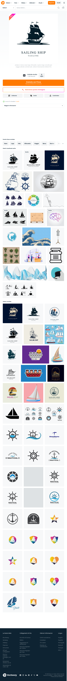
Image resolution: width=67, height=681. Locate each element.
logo (12, 143)
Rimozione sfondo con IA (7, 662)
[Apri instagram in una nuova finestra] (23, 675)
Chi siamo (43, 642)
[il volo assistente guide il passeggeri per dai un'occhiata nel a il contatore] (33, 255)
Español (59, 640)
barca (44, 143)
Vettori (8, 3)
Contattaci (43, 640)
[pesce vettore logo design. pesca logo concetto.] (12, 236)
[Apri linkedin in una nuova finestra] (26, 675)
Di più (40, 3)
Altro (58, 650)
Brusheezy (6, 637)
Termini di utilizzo (46, 675)
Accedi (58, 2)
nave (5, 143)
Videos (23, 3)
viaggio (36, 143)
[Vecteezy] (3, 3)
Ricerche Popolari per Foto (25, 651)
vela (19, 143)
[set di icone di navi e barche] (15, 217)
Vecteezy (5, 640)
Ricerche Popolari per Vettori (25, 647)
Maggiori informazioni (10, 105)
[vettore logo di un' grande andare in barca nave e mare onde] (12, 355)
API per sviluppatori (6, 651)
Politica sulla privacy (58, 675)
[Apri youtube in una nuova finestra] (37, 675)
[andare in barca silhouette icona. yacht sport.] (12, 414)
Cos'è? (17, 101)
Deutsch (59, 645)
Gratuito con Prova (34, 83)
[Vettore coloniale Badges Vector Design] (17, 181)
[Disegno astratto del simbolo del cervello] (55, 217)
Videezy (5, 642)
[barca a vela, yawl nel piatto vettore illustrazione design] (33, 393)
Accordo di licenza (25, 637)
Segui (41, 76)
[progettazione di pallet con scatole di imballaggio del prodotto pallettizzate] (37, 217)
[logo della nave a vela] (33, 160)
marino (52, 143)
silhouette (27, 143)
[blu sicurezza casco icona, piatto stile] (56, 273)
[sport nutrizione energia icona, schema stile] (55, 255)
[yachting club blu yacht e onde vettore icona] (12, 602)
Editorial (32, 3)
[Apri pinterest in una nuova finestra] (28, 675)
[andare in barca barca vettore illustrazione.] (33, 373)
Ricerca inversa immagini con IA (7, 656)
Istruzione (6, 648)
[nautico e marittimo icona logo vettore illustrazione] (12, 435)
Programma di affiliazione (24, 643)
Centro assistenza (45, 637)
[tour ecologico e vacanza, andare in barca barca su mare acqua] (57, 355)
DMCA (21, 640)
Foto (15, 3)
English (59, 637)
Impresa (5, 645)
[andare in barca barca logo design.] (35, 355)
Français (59, 648)
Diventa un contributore (43, 645)
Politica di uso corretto (55, 676)
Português (60, 642)
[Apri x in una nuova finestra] (34, 675)
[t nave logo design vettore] (54, 435)
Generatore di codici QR (7, 666)
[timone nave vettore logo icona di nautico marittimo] (33, 414)
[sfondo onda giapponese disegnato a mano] (36, 236)
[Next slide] (60, 143)
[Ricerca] (58, 8)
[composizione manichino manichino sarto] (58, 236)
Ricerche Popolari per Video (25, 655)
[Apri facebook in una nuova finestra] (20, 675)
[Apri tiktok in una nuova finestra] (31, 675)
